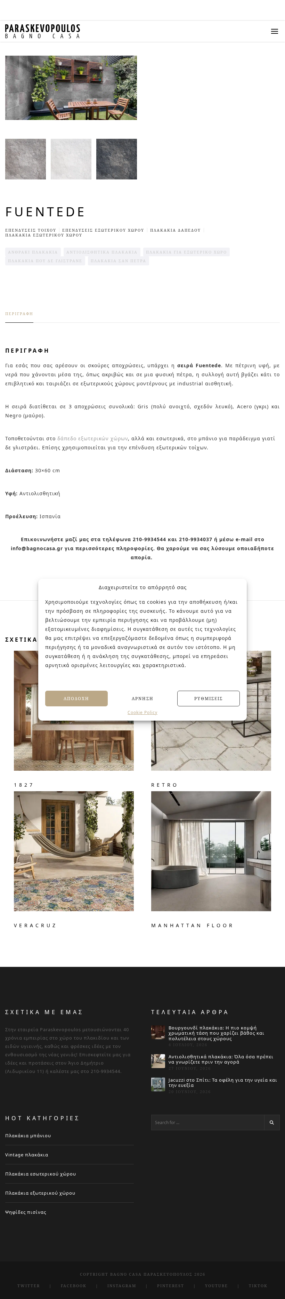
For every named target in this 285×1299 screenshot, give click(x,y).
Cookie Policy (142, 712)
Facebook (74, 1285)
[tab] (19, 316)
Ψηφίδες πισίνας (25, 1212)
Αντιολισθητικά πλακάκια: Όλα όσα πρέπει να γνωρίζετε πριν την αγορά (221, 1059)
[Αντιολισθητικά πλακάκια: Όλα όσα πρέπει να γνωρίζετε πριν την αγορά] (158, 1061)
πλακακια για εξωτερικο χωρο (186, 252)
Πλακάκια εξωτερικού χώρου (40, 1193)
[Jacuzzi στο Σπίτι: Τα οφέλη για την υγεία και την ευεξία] (158, 1084)
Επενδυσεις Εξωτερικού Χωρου (103, 230)
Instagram (121, 1285)
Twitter (28, 1285)
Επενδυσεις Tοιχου (30, 230)
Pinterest (170, 1285)
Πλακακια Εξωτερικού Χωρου (43, 235)
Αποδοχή (76, 698)
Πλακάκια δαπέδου (175, 230)
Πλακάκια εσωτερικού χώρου (40, 1174)
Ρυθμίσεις (208, 698)
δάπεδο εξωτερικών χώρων (92, 438)
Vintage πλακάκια (26, 1155)
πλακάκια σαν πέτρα (118, 260)
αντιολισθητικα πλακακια (102, 252)
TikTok (258, 1285)
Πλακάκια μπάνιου (28, 1135)
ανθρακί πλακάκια (33, 252)
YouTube (216, 1285)
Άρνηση (143, 698)
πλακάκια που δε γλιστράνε (45, 260)
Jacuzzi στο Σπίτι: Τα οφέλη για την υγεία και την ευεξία (223, 1082)
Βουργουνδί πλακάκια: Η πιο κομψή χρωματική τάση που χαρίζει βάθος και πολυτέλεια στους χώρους (216, 1033)
